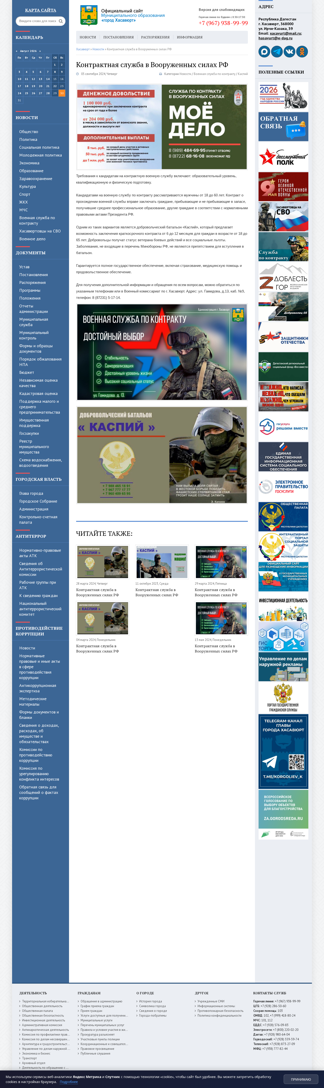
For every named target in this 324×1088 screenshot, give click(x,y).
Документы (31, 252)
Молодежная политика (40, 155)
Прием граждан (91, 1011)
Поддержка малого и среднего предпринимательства (39, 406)
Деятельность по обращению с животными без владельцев (63, 1068)
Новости (27, 117)
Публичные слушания (95, 1053)
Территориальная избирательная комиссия (52, 1001)
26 (33, 93)
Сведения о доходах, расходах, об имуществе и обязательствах (39, 733)
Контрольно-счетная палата (38, 519)
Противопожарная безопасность (220, 1011)
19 (33, 86)
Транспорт (29, 1058)
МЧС (23, 210)
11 (26, 79)
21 (48, 86)
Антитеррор (31, 536)
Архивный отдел (33, 1063)
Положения (30, 298)
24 (19, 93)
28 (48, 93)
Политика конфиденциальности (219, 1016)
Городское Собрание (38, 501)
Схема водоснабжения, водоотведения (40, 462)
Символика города (152, 1006)
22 (55, 86)
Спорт (24, 194)
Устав (24, 266)
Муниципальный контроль (34, 335)
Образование (31, 170)
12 (33, 79)
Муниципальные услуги (96, 1020)
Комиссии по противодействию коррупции (35, 755)
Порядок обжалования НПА (40, 361)
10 (19, 79)
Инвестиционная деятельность (43, 1020)
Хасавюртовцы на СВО (40, 231)
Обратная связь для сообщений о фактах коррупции (38, 792)
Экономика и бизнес (36, 1053)
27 (40, 93)
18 (26, 86)
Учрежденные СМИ (211, 1001)
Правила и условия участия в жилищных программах (117, 1030)
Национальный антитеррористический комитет (40, 609)
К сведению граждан (38, 595)
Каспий (243, 74)
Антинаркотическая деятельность (45, 1030)
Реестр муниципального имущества (34, 446)
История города (150, 1001)
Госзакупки (29, 433)
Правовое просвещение (97, 1049)
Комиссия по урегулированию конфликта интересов (39, 773)
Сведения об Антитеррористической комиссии (40, 569)
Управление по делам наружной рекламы (51, 1049)
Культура (27, 186)
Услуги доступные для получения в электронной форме (119, 1016)
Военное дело (32, 238)
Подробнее (69, 1081)
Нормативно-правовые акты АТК (40, 552)
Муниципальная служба (33, 321)
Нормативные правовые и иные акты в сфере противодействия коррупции (39, 666)
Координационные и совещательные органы (112, 1044)
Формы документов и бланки (39, 714)
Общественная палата (37, 1011)
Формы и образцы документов (36, 348)
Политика (28, 139)
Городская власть (39, 479)
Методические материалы (32, 701)
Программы (29, 290)
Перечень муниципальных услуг (102, 1025)
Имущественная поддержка (34, 422)
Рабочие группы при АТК (37, 584)
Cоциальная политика (39, 147)
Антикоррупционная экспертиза (37, 688)
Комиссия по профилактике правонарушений (53, 1034)
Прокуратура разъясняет (98, 1034)
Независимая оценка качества (38, 382)
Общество (28, 131)
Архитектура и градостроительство (46, 1044)
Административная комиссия (42, 1025)
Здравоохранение (35, 178)
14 (48, 79)
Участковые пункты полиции (100, 1039)
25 (26, 93)
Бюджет (26, 372)
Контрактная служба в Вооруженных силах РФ (97, 592)
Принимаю (301, 1079)
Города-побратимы (153, 1016)
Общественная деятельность (42, 1006)
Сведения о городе (153, 1011)
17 (19, 86)
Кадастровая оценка (38, 393)
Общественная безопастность (43, 1016)
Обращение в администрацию (101, 1001)
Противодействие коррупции (39, 631)
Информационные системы (216, 1006)
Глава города (31, 493)
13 (40, 79)
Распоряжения (32, 282)
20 (40, 86)
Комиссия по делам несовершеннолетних (51, 1039)
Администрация (33, 509)
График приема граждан (97, 1006)
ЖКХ (23, 202)
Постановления (33, 274)
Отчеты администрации (33, 308)
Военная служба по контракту (37, 220)
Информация (190, 37)
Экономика (29, 163)
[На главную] (135, 15)
